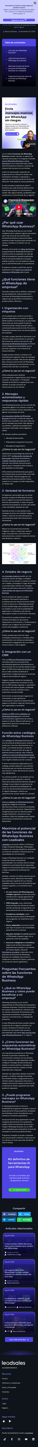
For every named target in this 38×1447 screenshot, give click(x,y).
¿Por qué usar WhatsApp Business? (17, 51)
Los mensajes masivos (10, 576)
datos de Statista (27, 249)
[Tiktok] (5, 1439)
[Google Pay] (10, 1421)
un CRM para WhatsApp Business (19, 660)
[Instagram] (19, 1439)
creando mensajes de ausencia (14, 461)
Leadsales (6, 844)
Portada (4, 25)
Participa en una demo (11, 952)
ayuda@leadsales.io (9, 1368)
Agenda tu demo (18, 20)
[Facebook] (12, 1439)
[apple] (4, 1421)
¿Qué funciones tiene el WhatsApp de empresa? (17, 59)
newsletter (29, 1433)
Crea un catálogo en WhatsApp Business (18, 802)
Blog (10, 25)
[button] (9, 1214)
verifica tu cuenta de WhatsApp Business (18, 755)
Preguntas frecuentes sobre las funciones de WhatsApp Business (20, 78)
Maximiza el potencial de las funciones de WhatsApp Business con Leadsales (18, 68)
